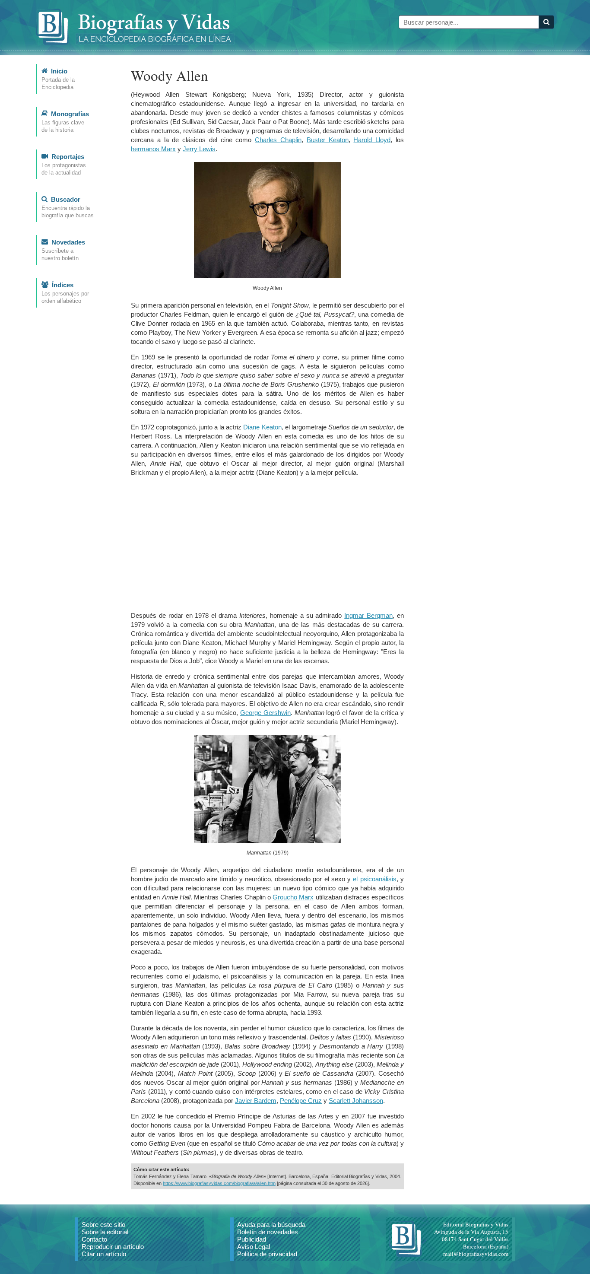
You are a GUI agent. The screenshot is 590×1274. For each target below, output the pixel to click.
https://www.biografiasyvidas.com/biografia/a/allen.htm (219, 1183)
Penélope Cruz (301, 1100)
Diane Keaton (262, 427)
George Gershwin (265, 712)
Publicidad (251, 1239)
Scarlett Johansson (356, 1100)
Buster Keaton (328, 139)
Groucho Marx (293, 897)
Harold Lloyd (371, 139)
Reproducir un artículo (113, 1246)
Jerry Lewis (199, 148)
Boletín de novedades (267, 1232)
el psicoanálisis (374, 879)
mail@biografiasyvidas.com (475, 1254)
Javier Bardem (255, 1100)
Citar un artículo (104, 1254)
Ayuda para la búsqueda (271, 1224)
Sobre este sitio (103, 1224)
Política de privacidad (267, 1254)
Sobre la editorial (105, 1232)
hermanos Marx (153, 148)
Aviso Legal (253, 1246)
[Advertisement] (267, 543)
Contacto (94, 1239)
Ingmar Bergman (368, 615)
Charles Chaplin (278, 139)
